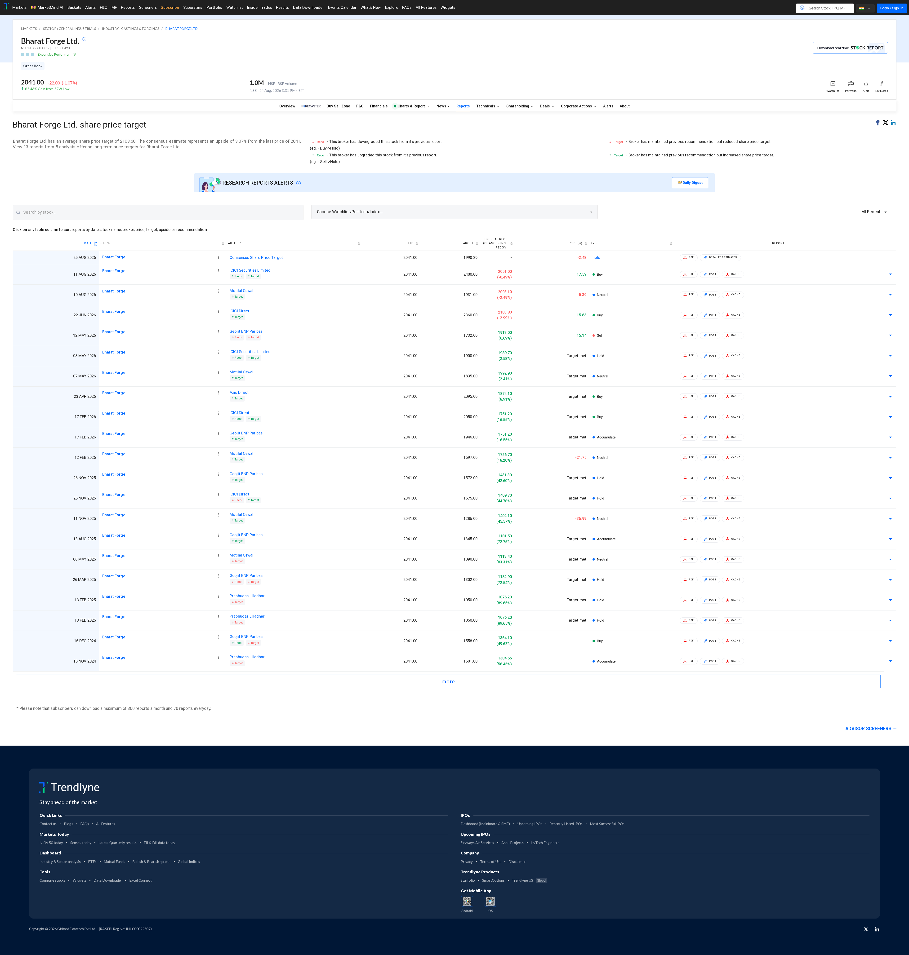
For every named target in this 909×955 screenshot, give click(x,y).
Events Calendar (342, 7)
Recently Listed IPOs (566, 824)
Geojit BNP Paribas (246, 331)
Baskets (74, 7)
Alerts (90, 7)
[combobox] (454, 211)
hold (596, 257)
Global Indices (189, 861)
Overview (287, 106)
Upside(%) (574, 243)
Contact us (48, 824)
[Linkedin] (877, 929)
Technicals (486, 106)
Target (467, 243)
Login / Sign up (892, 8)
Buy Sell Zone (338, 106)
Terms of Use (490, 861)
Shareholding (518, 106)
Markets (19, 7)
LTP (410, 243)
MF (114, 7)
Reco (238, 276)
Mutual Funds (114, 861)
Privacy (467, 861)
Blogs (68, 824)
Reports (128, 7)
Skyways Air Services (477, 842)
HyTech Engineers (545, 842)
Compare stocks (52, 880)
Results (282, 7)
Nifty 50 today (51, 842)
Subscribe (170, 7)
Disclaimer (517, 861)
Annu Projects (512, 842)
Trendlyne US (529, 880)
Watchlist (234, 7)
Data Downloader (308, 7)
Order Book (32, 66)
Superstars (192, 7)
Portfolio (214, 7)
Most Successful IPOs (607, 824)
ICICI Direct (239, 311)
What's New (371, 7)
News (441, 106)
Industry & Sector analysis (60, 861)
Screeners (148, 7)
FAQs (406, 7)
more (448, 682)
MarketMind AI (50, 7)
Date (88, 243)
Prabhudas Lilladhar (247, 596)
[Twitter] (866, 929)
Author (234, 243)
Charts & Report (411, 106)
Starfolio (468, 880)
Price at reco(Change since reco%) (495, 243)
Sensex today (80, 842)
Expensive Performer (54, 54)
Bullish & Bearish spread (151, 861)
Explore (391, 7)
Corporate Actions (577, 106)
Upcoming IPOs (529, 824)
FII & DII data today (159, 842)
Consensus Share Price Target (256, 257)
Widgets (448, 7)
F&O (103, 7)
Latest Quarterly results (117, 842)
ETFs (92, 861)
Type (594, 243)
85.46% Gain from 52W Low (47, 89)
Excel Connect (140, 880)
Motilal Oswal (241, 290)
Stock (106, 243)
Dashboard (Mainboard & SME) (485, 824)
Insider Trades (259, 7)
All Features (426, 7)
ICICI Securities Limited (250, 270)
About (625, 106)
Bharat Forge (113, 257)
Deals (545, 106)
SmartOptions (493, 880)
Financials (379, 106)
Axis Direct (239, 392)
